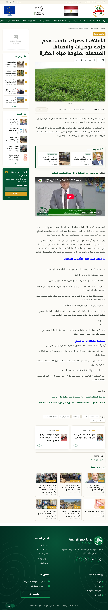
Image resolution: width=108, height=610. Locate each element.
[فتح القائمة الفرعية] (87, 20)
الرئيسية (103, 28)
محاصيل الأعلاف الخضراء (50, 417)
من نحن (98, 586)
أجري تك (8, 20)
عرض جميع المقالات (96, 460)
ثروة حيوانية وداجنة (29, 20)
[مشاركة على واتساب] (85, 60)
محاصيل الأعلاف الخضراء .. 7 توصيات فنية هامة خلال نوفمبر (78, 397)
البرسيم (85, 417)
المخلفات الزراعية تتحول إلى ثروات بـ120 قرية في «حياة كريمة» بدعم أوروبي (70, 513)
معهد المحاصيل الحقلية (97, 421)
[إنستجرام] (13, 2)
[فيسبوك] (4, 2)
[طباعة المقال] (76, 60)
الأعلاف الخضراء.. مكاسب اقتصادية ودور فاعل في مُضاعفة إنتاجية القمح (72, 402)
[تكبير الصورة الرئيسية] (70, 82)
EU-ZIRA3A (81, 20)
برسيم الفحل (76, 417)
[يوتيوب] (10, 2)
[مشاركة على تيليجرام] (81, 60)
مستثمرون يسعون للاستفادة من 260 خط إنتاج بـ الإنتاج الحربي (46, 513)
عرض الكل (44, 563)
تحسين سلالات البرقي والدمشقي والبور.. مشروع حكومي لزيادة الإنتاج (71, 487)
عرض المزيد (15, 106)
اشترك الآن (15, 193)
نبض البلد (92, 20)
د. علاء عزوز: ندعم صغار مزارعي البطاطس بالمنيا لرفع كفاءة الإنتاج (95, 487)
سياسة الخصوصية (94, 590)
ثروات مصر (15, 20)
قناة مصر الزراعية (64, 417)
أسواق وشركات (42, 558)
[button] (8, 605)
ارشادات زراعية (45, 20)
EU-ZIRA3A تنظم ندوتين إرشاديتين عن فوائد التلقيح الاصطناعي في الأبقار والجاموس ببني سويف (47, 488)
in (90, 60)
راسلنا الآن (35, 594)
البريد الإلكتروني (22, 185)
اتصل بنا (19, 2)
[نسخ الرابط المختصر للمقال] (103, 60)
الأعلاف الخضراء (94, 417)
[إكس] (7, 2)
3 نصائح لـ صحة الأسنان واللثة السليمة (94, 512)
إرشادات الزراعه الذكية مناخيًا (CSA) (65, 20)
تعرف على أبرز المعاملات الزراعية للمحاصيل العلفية (75, 173)
